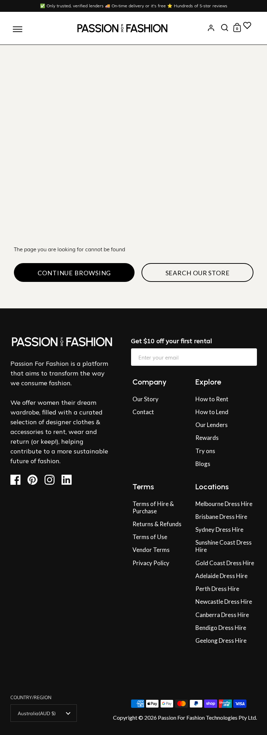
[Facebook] (18, 480)
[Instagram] (52, 480)
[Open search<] (224, 27)
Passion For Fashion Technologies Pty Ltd (207, 717)
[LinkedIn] (69, 480)
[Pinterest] (35, 480)
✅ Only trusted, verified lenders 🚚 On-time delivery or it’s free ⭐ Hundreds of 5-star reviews (133, 5)
